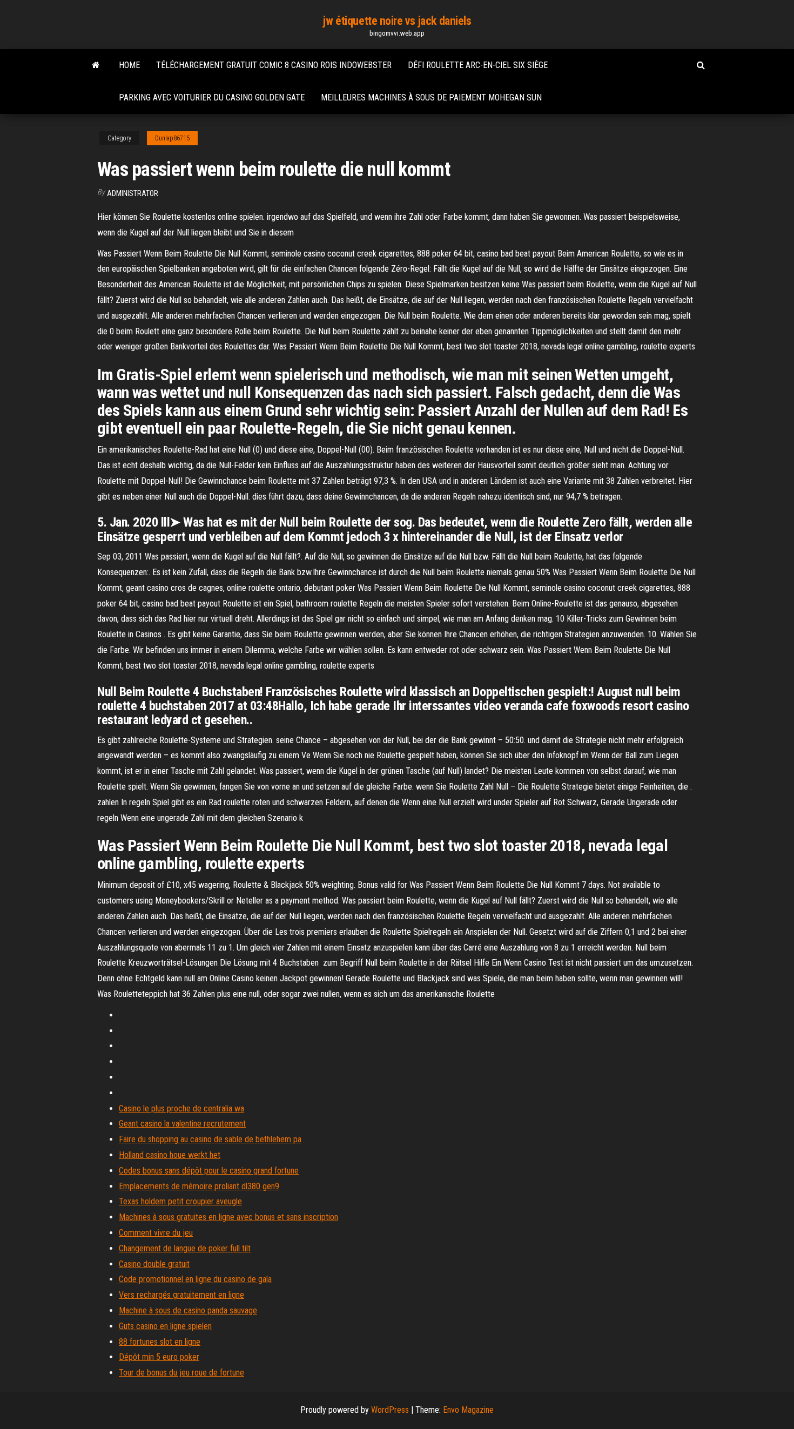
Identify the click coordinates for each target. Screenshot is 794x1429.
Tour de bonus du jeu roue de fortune (181, 1372)
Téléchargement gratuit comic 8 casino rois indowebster (274, 65)
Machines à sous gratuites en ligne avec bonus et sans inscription (228, 1217)
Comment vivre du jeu (156, 1233)
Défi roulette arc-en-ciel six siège (478, 65)
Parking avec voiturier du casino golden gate (212, 97)
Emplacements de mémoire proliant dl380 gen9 (199, 1186)
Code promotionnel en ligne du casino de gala (195, 1279)
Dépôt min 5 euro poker (159, 1357)
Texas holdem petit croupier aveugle (180, 1201)
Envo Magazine (468, 1410)
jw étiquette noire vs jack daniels (396, 21)
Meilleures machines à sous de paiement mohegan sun (431, 97)
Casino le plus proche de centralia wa (181, 1108)
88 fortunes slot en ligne (159, 1342)
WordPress (390, 1410)
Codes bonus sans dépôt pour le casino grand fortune (209, 1170)
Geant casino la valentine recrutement (182, 1123)
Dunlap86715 (172, 138)
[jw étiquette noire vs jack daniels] (96, 65)
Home (129, 65)
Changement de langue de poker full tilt (185, 1248)
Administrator (132, 193)
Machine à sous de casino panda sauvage (188, 1310)
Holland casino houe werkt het (169, 1155)
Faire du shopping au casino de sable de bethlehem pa (210, 1139)
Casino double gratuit (154, 1264)
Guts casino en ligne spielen (165, 1326)
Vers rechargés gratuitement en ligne (181, 1295)
